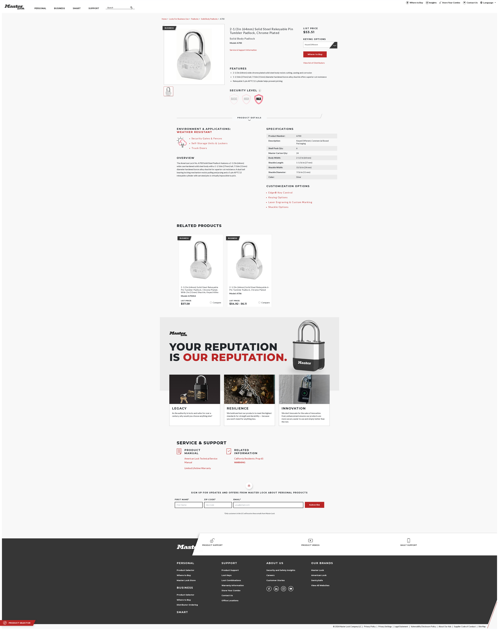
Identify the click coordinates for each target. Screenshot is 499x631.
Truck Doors (199, 148)
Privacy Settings (385, 626)
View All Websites (320, 585)
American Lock (318, 575)
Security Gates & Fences (207, 138)
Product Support (230, 570)
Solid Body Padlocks (209, 19)
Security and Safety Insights (280, 570)
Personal (185, 563)
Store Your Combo (231, 590)
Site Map (482, 626)
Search (110, 8)
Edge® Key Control (280, 192)
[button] (315, 54)
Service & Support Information (243, 50)
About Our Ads (445, 626)
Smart (182, 612)
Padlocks (195, 19)
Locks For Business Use (179, 19)
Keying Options (278, 197)
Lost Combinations (231, 580)
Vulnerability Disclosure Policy (423, 626)
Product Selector (185, 570)
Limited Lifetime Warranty (197, 468)
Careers (270, 575)
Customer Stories (275, 580)
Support (229, 563)
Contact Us (227, 595)
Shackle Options (278, 207)
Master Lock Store (186, 580)
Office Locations (230, 600)
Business (185, 587)
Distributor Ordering (187, 605)
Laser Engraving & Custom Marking (290, 202)
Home (164, 19)
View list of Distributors (314, 63)
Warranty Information (233, 585)
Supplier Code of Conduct (465, 626)
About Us (274, 563)
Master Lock (317, 570)
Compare (217, 302)
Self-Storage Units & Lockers (210, 143)
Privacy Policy (370, 626)
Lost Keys (227, 575)
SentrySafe (317, 580)
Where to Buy (184, 575)
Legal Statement (401, 626)
